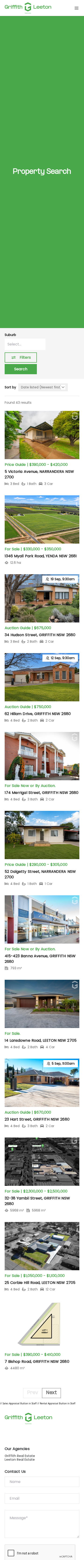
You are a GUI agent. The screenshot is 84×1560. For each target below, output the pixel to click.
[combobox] (25, 344)
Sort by (10, 387)
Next (51, 1393)
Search (20, 369)
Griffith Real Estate (20, 1456)
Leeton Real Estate (20, 1459)
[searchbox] (25, 344)
